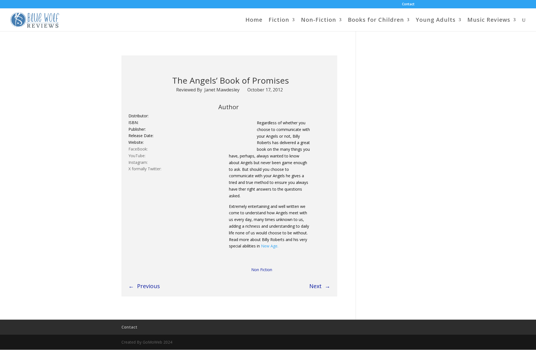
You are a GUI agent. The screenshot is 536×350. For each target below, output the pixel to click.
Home (253, 20)
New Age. (269, 246)
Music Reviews (488, 20)
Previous (148, 286)
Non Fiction (261, 269)
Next (315, 286)
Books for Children (376, 20)
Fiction (279, 20)
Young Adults (436, 20)
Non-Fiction (318, 20)
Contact (408, 4)
